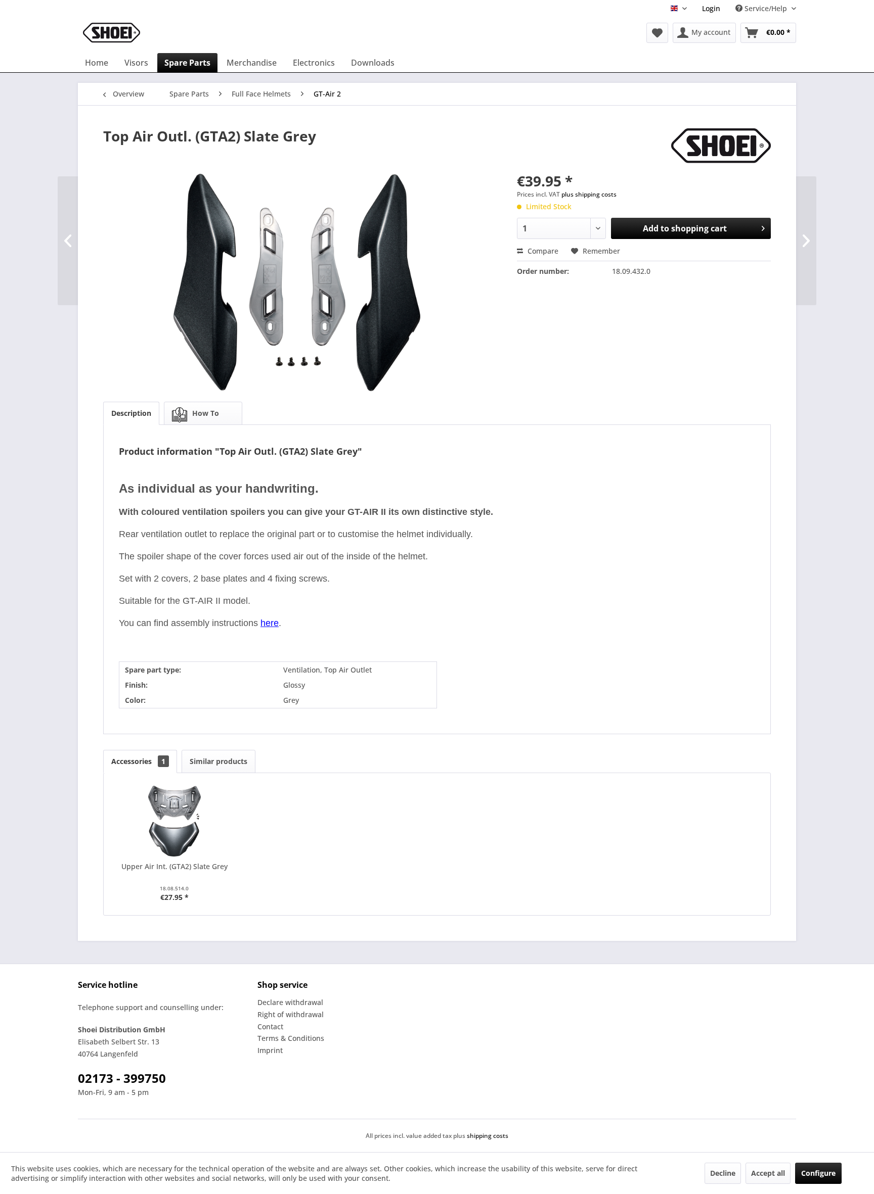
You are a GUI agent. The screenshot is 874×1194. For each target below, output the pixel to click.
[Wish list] (657, 33)
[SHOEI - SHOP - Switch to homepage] (111, 33)
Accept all (768, 1173)
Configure (818, 1173)
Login (711, 8)
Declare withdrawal (290, 1002)
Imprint (270, 1050)
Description (131, 413)
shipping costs (487, 1135)
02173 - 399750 (122, 1078)
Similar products (218, 761)
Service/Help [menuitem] (765, 8)
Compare (542, 251)
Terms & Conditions (290, 1038)
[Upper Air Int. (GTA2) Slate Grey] (174, 821)
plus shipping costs (589, 194)
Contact (270, 1026)
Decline (722, 1173)
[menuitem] (711, 8)
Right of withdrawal (290, 1014)
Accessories (138, 761)
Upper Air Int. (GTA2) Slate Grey (174, 866)
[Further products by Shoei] (721, 146)
